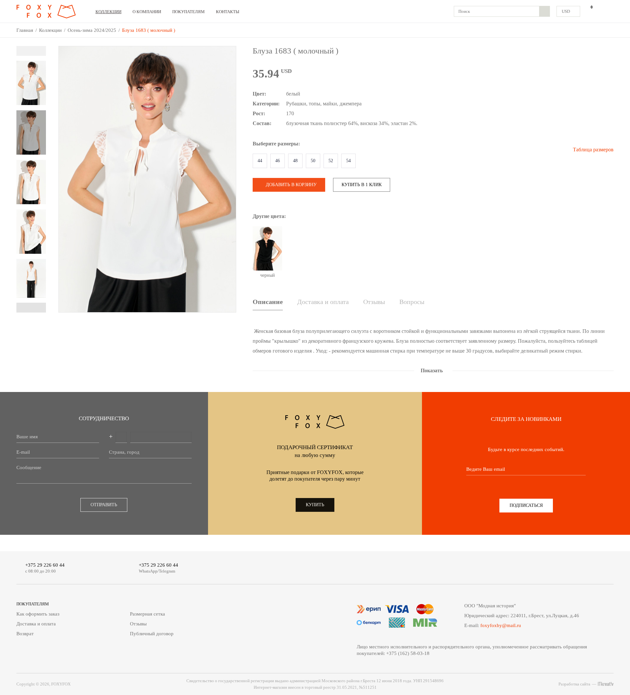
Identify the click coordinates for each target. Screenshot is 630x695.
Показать (432, 370)
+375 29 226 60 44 (45, 565)
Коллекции (108, 11)
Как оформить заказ (37, 614)
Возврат (25, 633)
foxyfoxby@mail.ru (500, 625)
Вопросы (411, 301)
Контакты (227, 11)
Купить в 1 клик (362, 184)
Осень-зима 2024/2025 (92, 30)
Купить (315, 504)
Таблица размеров (593, 149)
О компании (147, 11)
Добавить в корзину (291, 184)
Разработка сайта (574, 684)
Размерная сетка (147, 614)
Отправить (104, 504)
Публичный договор (152, 633)
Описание (268, 301)
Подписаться (526, 505)
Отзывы (374, 301)
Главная (24, 30)
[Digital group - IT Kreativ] (606, 684)
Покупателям (188, 11)
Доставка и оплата (323, 301)
